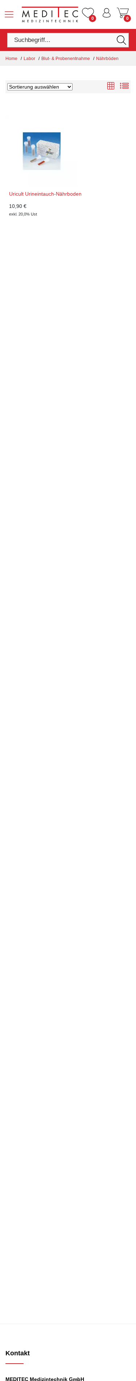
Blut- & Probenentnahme (65, 58)
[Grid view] (110, 86)
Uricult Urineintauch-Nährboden (45, 194)
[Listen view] (124, 86)
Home (11, 58)
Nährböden (107, 58)
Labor (29, 58)
